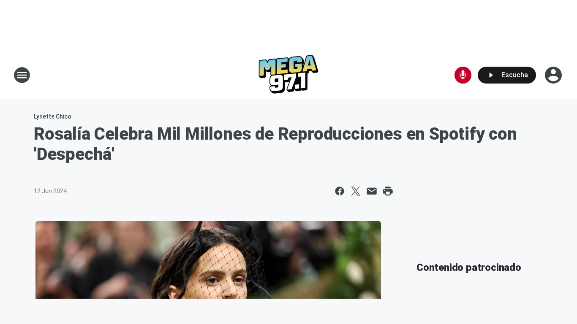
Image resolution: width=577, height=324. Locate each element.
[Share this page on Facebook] (340, 191)
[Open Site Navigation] (22, 75)
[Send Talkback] (463, 75)
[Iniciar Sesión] (554, 75)
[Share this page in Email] (372, 191)
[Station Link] (288, 75)
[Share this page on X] (356, 191)
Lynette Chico (52, 116)
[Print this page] (388, 191)
